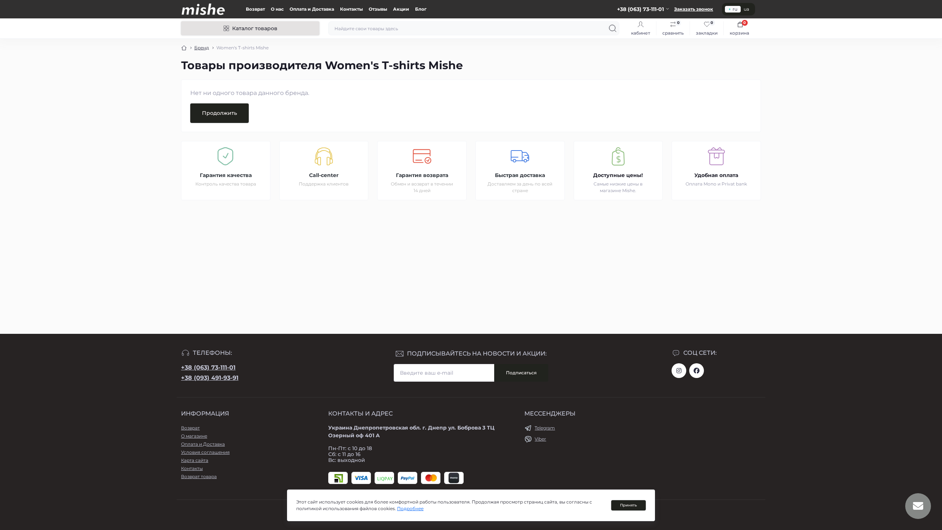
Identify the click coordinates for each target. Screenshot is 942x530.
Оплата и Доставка (312, 9)
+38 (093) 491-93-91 (209, 377)
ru (735, 9)
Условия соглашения (205, 452)
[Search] (612, 28)
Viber (540, 439)
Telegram (545, 428)
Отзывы (378, 9)
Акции (401, 9)
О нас (277, 9)
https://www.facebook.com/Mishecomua (696, 370)
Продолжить (219, 113)
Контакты (351, 9)
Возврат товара (199, 476)
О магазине (194, 436)
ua (746, 9)
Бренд (201, 47)
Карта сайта (194, 460)
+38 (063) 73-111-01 (208, 367)
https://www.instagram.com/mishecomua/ (679, 370)
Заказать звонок (693, 9)
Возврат (255, 9)
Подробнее (410, 508)
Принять (628, 505)
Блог (420, 9)
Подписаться (521, 372)
